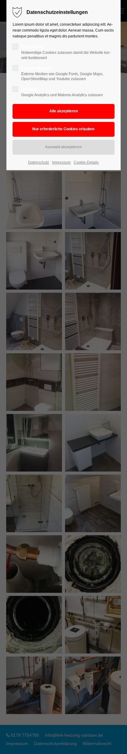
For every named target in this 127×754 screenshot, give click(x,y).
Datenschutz (38, 162)
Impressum (61, 162)
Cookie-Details (86, 162)
